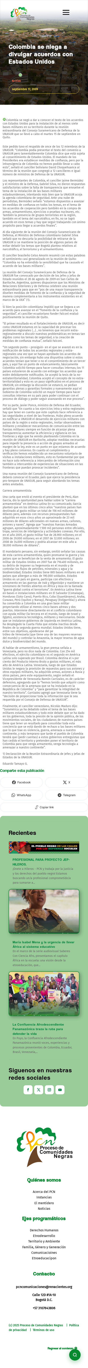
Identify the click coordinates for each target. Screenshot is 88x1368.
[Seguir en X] (38, 1089)
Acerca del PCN (44, 1192)
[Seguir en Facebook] (28, 1089)
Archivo (16, 80)
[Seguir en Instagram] (49, 1089)
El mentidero (44, 1203)
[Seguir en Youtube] (59, 1089)
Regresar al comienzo (60, 1348)
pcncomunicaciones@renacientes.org (44, 1287)
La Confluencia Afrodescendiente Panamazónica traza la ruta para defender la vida (38, 1029)
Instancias (44, 1197)
